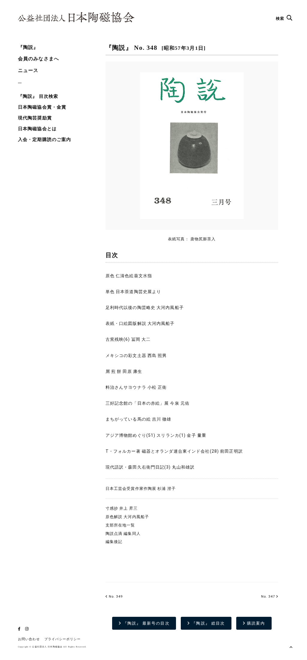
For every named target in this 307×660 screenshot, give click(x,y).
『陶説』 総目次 (207, 623)
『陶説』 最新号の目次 (145, 623)
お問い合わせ (29, 639)
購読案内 (255, 623)
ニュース (28, 70)
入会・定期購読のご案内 (44, 139)
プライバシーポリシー (62, 639)
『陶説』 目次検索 (38, 96)
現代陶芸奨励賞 (35, 118)
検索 (280, 18)
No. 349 (115, 596)
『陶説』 (28, 47)
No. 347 (268, 596)
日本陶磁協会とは (37, 128)
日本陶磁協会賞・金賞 (42, 107)
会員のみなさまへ (38, 58)
